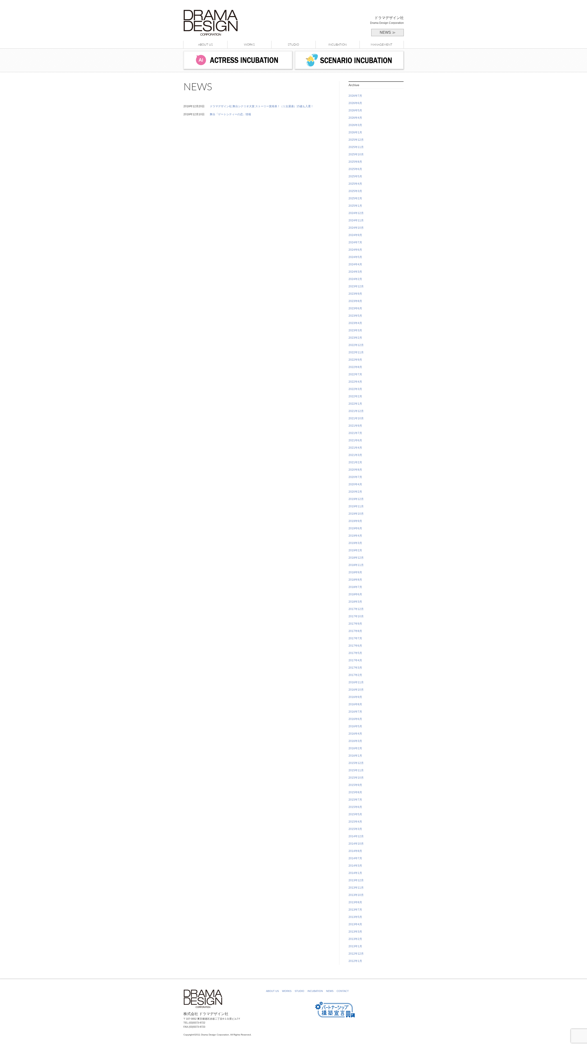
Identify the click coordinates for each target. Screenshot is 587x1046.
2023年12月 (356, 286)
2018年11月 (356, 565)
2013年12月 (356, 880)
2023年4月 (355, 323)
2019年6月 (355, 528)
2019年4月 (355, 535)
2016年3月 (355, 741)
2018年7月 (355, 587)
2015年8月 (355, 792)
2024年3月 (355, 271)
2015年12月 (356, 763)
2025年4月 (355, 183)
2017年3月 (355, 667)
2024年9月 (355, 235)
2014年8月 (355, 851)
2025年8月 (355, 161)
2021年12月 (356, 411)
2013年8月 (355, 902)
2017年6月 (355, 645)
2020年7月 (355, 477)
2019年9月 (355, 521)
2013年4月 (355, 924)
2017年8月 (355, 631)
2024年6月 (355, 249)
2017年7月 (355, 638)
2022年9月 (355, 359)
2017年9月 (355, 623)
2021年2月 (355, 462)
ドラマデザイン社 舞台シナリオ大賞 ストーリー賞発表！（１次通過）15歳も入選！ (261, 106)
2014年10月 (356, 843)
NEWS (329, 991)
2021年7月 (355, 433)
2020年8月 (355, 469)
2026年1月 (355, 132)
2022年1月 (355, 403)
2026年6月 (355, 103)
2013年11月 (356, 887)
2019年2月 (355, 550)
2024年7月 (355, 242)
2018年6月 (355, 594)
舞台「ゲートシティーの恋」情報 (230, 114)
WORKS (249, 44)
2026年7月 (355, 95)
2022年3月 (355, 389)
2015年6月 (355, 807)
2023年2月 (355, 337)
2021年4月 (355, 447)
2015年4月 (355, 821)
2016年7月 (355, 711)
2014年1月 (355, 873)
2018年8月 (355, 579)
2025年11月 (356, 147)
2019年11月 (356, 506)
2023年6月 (355, 308)
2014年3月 (355, 865)
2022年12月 (356, 345)
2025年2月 (355, 198)
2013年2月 (355, 939)
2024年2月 (355, 279)
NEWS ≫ (388, 32)
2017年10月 (356, 616)
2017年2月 (355, 675)
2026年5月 (355, 110)
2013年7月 (355, 909)
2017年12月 (356, 609)
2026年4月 (355, 117)
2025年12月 (356, 139)
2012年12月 (356, 953)
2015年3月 (355, 829)
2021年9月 (355, 425)
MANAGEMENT (381, 44)
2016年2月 (355, 748)
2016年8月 (355, 704)
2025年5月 (355, 176)
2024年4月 (355, 264)
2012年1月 (355, 961)
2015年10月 (356, 777)
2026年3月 (355, 125)
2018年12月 (356, 557)
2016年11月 (356, 682)
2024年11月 (356, 220)
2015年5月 (355, 814)
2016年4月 (355, 733)
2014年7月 (355, 858)
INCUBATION (337, 44)
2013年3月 (355, 931)
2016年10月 (356, 689)
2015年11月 (356, 770)
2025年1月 (355, 205)
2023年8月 (355, 301)
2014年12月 (356, 836)
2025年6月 (355, 169)
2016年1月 (355, 755)
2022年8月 (355, 367)
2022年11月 (356, 352)
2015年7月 (355, 799)
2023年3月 (355, 330)
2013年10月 (356, 895)
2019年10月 (356, 513)
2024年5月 (355, 257)
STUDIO (293, 44)
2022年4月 (355, 381)
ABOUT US (205, 44)
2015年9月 (355, 785)
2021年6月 (355, 440)
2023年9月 (355, 293)
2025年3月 (355, 191)
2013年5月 (355, 917)
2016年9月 (355, 697)
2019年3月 (355, 543)
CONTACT (343, 991)
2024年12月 (356, 213)
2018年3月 (355, 601)
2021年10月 (356, 418)
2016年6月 (355, 719)
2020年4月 (355, 484)
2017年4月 (355, 660)
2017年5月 (355, 653)
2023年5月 (355, 315)
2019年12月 (356, 499)
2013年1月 (355, 946)
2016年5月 (355, 726)
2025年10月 (356, 154)
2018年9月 (355, 572)
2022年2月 (355, 396)
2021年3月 (355, 455)
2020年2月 (355, 491)
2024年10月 (356, 227)
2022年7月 (355, 374)
